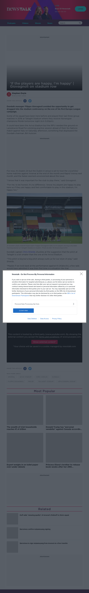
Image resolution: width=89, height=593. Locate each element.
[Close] (82, 274)
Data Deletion (32, 318)
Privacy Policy (57, 318)
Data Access (44, 318)
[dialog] (44, 296)
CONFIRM (23, 310)
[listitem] (44, 304)
